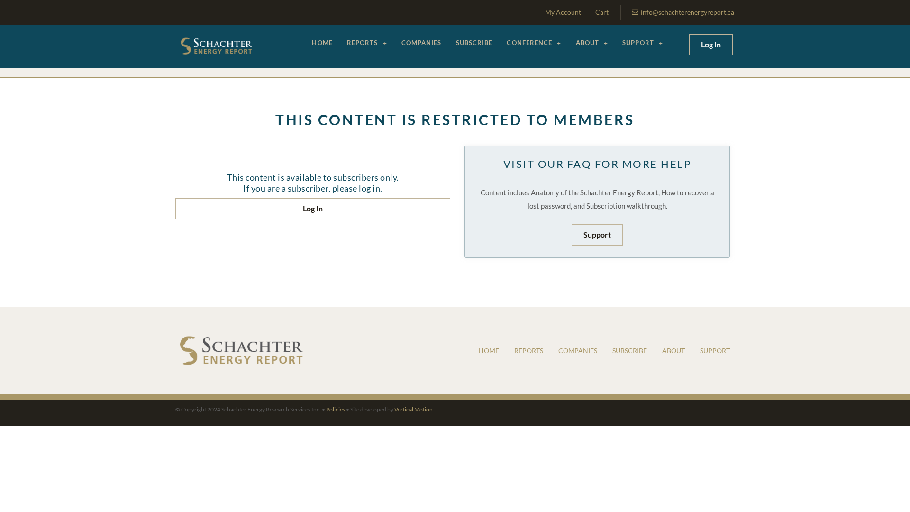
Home (322, 42)
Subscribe (474, 42)
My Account (563, 12)
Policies (335, 409)
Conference (529, 42)
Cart (602, 12)
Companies (421, 42)
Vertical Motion (413, 409)
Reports (362, 42)
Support (638, 42)
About (588, 42)
